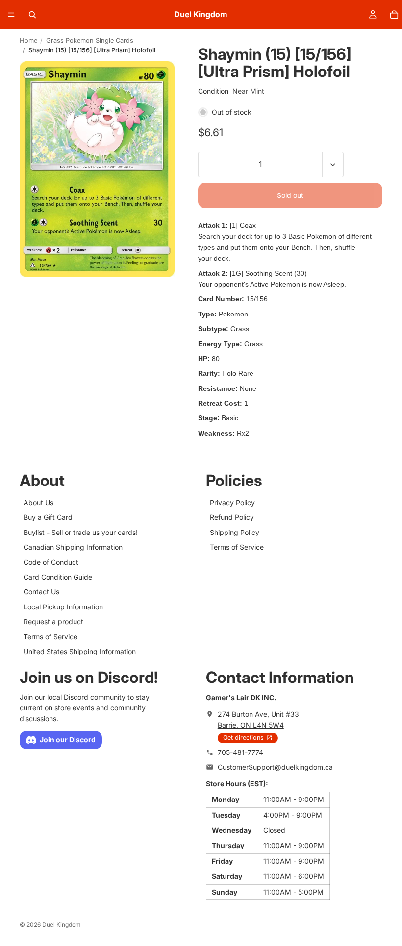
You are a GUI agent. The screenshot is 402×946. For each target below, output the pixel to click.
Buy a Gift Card (48, 517)
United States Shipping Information (80, 651)
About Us (38, 502)
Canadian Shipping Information (73, 547)
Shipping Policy (234, 532)
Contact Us (41, 592)
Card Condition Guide (58, 577)
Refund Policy (232, 517)
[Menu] (11, 14)
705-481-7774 (240, 752)
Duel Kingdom (61, 924)
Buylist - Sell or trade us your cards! (81, 532)
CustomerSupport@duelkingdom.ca (275, 767)
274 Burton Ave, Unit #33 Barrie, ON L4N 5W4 (258, 719)
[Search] (32, 14)
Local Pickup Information (63, 607)
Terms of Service (50, 636)
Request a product (53, 621)
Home (28, 40)
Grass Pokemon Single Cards (89, 40)
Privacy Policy (232, 502)
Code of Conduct (51, 562)
